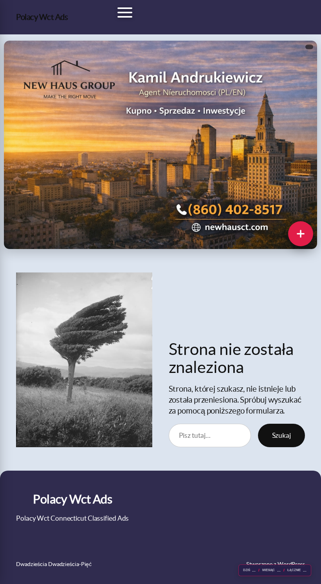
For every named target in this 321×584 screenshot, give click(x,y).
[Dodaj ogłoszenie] (300, 233)
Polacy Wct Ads (42, 17)
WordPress (291, 564)
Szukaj (281, 435)
